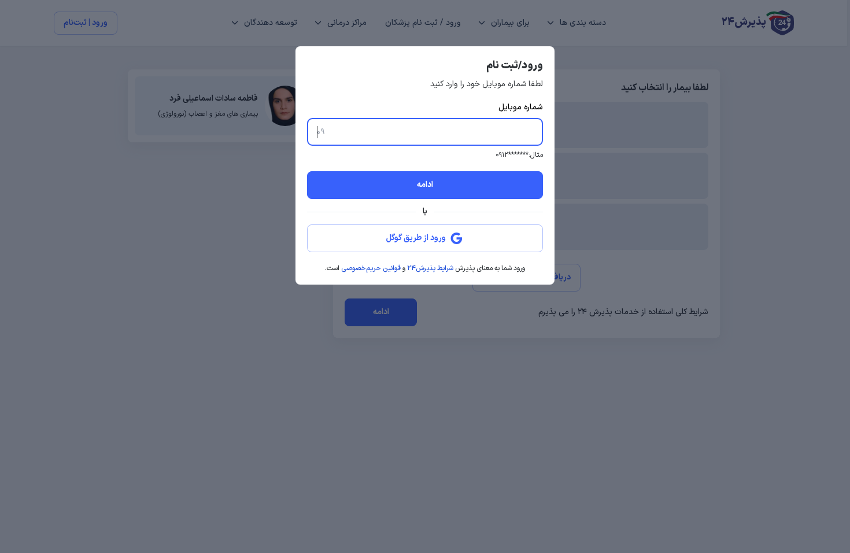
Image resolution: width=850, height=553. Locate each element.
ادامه (425, 185)
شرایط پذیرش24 (430, 268)
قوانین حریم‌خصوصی (371, 268)
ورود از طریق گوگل (416, 238)
